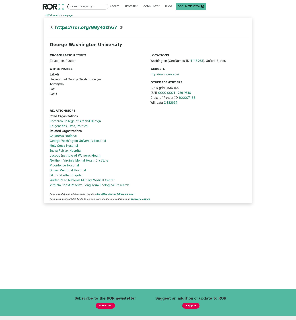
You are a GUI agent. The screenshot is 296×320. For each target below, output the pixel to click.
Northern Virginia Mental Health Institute (79, 160)
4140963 (196, 61)
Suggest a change (140, 199)
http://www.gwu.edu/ (164, 74)
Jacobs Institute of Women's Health (75, 155)
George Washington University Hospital (78, 141)
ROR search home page (60, 15)
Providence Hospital (64, 165)
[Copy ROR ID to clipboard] (121, 27)
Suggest (191, 305)
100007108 (187, 98)
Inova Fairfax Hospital (65, 150)
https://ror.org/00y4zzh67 (86, 27)
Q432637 (170, 102)
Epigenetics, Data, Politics (69, 126)
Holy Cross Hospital (64, 146)
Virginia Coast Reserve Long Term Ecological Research (89, 185)
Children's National (63, 136)
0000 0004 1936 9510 (174, 93)
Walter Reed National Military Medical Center (82, 180)
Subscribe (105, 305)
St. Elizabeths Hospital (66, 175)
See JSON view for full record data (114, 194)
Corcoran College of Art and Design (75, 121)
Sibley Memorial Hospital (68, 170)
